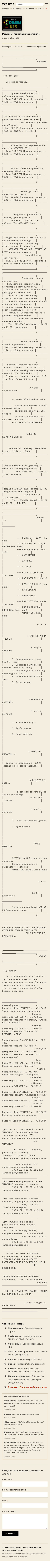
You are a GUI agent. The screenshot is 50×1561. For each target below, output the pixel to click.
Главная (5, 8)
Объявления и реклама (36, 47)
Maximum (30, 8)
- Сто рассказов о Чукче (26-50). (28, 1353)
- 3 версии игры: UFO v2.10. (25, 1359)
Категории (6, 47)
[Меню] (46, 4)
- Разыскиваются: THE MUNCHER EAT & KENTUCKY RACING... (27, 1370)
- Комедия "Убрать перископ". (26, 1364)
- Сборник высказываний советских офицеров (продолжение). (26, 1379)
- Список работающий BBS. (25, 1345)
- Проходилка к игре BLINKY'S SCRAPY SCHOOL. (25, 1338)
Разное (18, 47)
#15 (39, 8)
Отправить (10, 1534)
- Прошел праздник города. (25, 1330)
